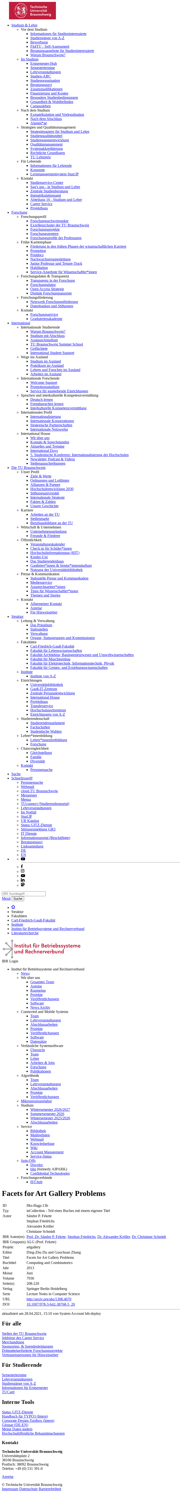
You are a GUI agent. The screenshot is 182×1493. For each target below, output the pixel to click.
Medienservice (41, 582)
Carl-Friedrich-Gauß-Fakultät (52, 646)
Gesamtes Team (42, 982)
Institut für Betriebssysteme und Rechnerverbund (47, 929)
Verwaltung (39, 634)
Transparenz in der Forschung (52, 280)
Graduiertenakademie (46, 319)
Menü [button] (6, 898)
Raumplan (38, 990)
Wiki (33, 1148)
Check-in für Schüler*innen (51, 548)
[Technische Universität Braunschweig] (33, 18)
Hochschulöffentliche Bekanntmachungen (33, 1433)
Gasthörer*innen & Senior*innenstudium (61, 565)
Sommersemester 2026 (47, 1114)
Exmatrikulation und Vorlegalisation (57, 115)
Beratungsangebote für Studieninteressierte (62, 51)
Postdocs (37, 255)
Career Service (41, 204)
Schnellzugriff (21, 778)
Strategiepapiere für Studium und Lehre (59, 132)
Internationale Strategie (47, 497)
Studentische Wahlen (46, 731)
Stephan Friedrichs (82, 1237)
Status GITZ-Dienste (36, 825)
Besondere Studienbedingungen (54, 97)
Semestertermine (42, 68)
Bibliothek (38, 1131)
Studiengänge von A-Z (47, 38)
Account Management (47, 1152)
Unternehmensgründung (48, 531)
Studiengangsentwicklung (49, 140)
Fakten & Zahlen (43, 502)
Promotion (38, 251)
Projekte (36, 995)
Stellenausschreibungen (47, 463)
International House (45, 697)
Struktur (17, 617)
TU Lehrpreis (40, 157)
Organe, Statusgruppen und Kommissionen (62, 638)
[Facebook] (22, 867)
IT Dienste (29, 833)
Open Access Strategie (47, 289)
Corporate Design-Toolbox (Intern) (28, 1421)
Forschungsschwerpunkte (49, 221)
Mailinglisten (40, 1135)
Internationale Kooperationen (52, 421)
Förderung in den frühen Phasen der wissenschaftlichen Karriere (78, 246)
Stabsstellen (39, 629)
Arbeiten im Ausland (45, 374)
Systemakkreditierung (46, 149)
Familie (35, 757)
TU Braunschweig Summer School (56, 344)
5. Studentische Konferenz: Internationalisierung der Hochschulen (79, 455)
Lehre (34, 1058)
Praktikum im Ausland (47, 366)
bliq (33, 1169)
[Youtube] (23, 876)
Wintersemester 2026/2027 (50, 1110)
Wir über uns (40, 438)
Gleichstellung (41, 753)
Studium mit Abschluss (47, 336)
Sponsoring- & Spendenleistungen (27, 1346)
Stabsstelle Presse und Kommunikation (59, 578)
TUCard (8, 1392)
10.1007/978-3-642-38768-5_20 (51, 1304)
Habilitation (39, 268)
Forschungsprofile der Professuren (56, 238)
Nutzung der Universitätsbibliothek (56, 570)
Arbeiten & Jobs (42, 1063)
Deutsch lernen (41, 400)
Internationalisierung (45, 417)
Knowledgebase (42, 1144)
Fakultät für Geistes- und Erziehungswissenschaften (69, 668)
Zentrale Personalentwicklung (52, 693)
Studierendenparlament (47, 723)
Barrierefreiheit (50, 1489)
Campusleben (40, 106)
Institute (27, 672)
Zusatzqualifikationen (46, 89)
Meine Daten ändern (17, 1429)
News (25, 973)
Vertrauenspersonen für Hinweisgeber (30, 1355)
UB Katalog (30, 821)
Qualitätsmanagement (46, 144)
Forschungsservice (44, 314)
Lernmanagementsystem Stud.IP (54, 174)
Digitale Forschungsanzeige (51, 293)
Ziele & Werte (40, 476)
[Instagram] (23, 872)
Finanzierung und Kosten (49, 93)
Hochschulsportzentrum (48, 710)
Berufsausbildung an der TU (51, 523)
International (20, 323)
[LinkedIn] (23, 880)
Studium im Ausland (45, 361)
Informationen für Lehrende (51, 166)
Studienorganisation (45, 80)
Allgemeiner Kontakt (46, 604)
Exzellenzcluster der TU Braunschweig (59, 225)
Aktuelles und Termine (47, 446)
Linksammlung (32, 846)
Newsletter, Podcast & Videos (52, 459)
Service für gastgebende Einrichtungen (59, 391)
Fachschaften (40, 727)
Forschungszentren (44, 234)
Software (37, 1003)
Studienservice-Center (46, 183)
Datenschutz (28, 1489)
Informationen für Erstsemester (25, 1388)
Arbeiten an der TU (45, 514)
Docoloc (36, 1165)
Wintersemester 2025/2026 (50, 1118)
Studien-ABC (40, 76)
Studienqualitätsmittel (46, 136)
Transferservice (41, 706)
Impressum (10, 1489)
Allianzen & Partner (45, 485)
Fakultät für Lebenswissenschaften (56, 651)
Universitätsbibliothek (46, 685)
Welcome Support (43, 383)
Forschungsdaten (43, 285)
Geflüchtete (39, 348)
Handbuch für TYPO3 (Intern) (25, 1416)
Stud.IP (26, 816)
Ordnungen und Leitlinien (49, 480)
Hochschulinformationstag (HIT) (54, 553)
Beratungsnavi (41, 85)
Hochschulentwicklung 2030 (51, 489)
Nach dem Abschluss (46, 119)
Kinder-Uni (39, 557)
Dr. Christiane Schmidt (149, 1237)
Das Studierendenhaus (47, 561)
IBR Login (10, 961)
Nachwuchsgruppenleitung (50, 259)
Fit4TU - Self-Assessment (49, 46)
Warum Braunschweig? (47, 55)
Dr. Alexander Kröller (113, 1237)
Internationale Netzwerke (49, 429)
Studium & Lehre (24, 25)
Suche (16, 774)
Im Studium (29, 59)
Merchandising (13, 1342)
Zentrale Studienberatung (49, 191)
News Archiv (40, 1007)
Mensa (26, 799)
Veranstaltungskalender (47, 544)
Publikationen (40, 1071)
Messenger (29, 795)
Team (34, 1016)
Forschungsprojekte (45, 229)
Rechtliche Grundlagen (47, 153)
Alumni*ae (38, 123)
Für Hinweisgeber (43, 612)
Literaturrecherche (25, 933)
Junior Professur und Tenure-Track (56, 263)
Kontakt (27, 765)
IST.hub (36, 1182)
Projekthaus (39, 208)
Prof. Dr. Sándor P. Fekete (46, 1237)
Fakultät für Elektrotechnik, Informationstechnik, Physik (72, 663)
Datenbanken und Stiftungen (51, 306)
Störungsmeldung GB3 (38, 829)
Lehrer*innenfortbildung (48, 740)
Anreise (36, 608)
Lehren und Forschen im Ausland (55, 370)
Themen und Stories (45, 595)
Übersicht (37, 1050)
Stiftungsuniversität (44, 493)
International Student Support (52, 353)
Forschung (19, 212)
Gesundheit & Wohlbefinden (51, 102)
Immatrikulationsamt (45, 195)
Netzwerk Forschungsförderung (54, 302)
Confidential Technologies (50, 1173)
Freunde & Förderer (45, 536)
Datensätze (38, 1041)
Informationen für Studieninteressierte (58, 34)
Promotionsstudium (44, 387)
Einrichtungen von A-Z (47, 714)
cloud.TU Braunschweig (39, 791)
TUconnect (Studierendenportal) (45, 804)
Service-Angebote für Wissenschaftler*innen (63, 272)
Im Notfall (28, 812)
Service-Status (41, 1156)
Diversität (37, 761)
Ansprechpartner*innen (47, 587)
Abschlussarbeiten (44, 1024)
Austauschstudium (44, 340)
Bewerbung (39, 42)
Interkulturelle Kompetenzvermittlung (58, 408)
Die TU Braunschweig (28, 468)
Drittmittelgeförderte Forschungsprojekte (32, 1351)
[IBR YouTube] (23, 859)
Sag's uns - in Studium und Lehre (55, 187)
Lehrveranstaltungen (45, 72)
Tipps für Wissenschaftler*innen (54, 591)
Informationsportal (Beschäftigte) (45, 838)
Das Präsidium (41, 625)
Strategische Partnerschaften (51, 425)
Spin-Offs (28, 1161)
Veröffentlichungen (44, 999)
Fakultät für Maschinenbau (50, 659)
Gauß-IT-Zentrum (43, 689)
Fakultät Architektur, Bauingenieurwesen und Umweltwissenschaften (82, 655)
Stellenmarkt (39, 519)
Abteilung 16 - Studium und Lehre (56, 200)
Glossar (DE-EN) (15, 1425)
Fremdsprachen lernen (47, 404)
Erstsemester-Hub (43, 63)
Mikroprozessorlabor (36, 1101)
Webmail (27, 787)
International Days (44, 451)
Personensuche (41, 770)
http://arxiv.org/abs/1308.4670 (49, 1299)
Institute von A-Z (43, 676)
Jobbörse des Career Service (23, 1338)
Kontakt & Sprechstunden (49, 442)
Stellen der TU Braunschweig (24, 1334)
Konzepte (37, 170)
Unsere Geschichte (44, 506)
